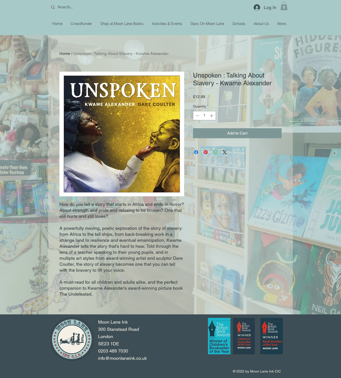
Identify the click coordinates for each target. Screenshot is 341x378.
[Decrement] (197, 115)
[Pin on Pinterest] (206, 152)
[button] (284, 5)
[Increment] (212, 115)
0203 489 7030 (113, 351)
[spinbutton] (204, 115)
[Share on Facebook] (196, 152)
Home (64, 53)
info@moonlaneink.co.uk (122, 358)
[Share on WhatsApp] (215, 152)
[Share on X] (225, 152)
